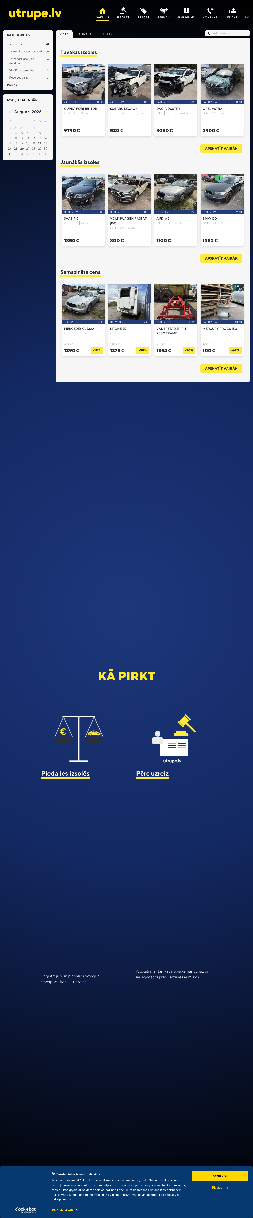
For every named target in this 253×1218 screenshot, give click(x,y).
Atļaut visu (220, 1176)
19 (22, 143)
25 (16, 148)
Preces (143, 17)
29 (40, 148)
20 (28, 143)
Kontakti (210, 17)
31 (9, 153)
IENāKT (232, 17)
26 (22, 148)
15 (39, 138)
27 (27, 148)
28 (33, 148)
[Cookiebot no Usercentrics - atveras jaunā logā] (25, 1210)
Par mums (186, 17)
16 (45, 138)
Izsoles (123, 17)
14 (33, 138)
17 (10, 143)
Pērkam (163, 17)
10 (9, 138)
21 (33, 143)
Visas (64, 34)
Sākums (102, 17)
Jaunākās (85, 34)
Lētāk (107, 34)
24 (10, 148)
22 (40, 143)
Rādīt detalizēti (62, 1210)
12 (22, 138)
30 (45, 148)
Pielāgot (217, 1187)
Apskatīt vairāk (221, 148)
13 (27, 138)
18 (15, 143)
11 (16, 138)
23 (45, 143)
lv (247, 17)
